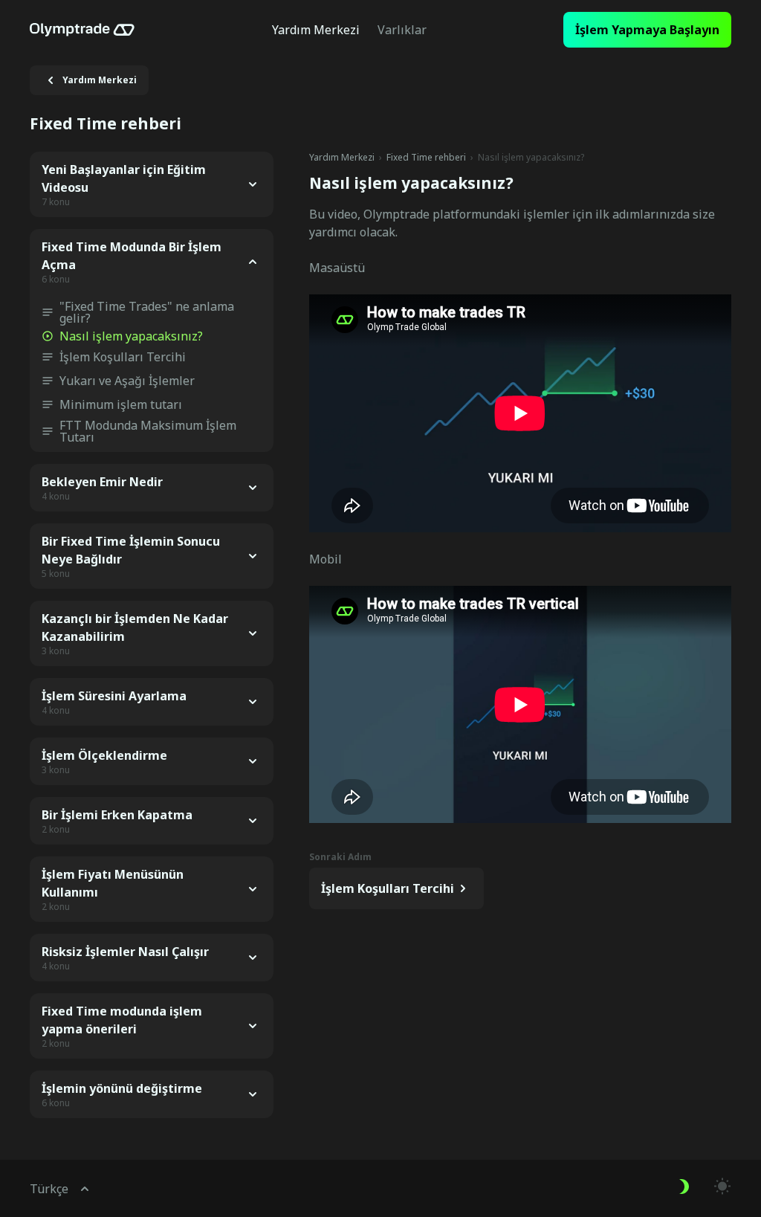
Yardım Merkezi (342, 158)
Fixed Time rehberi (426, 158)
